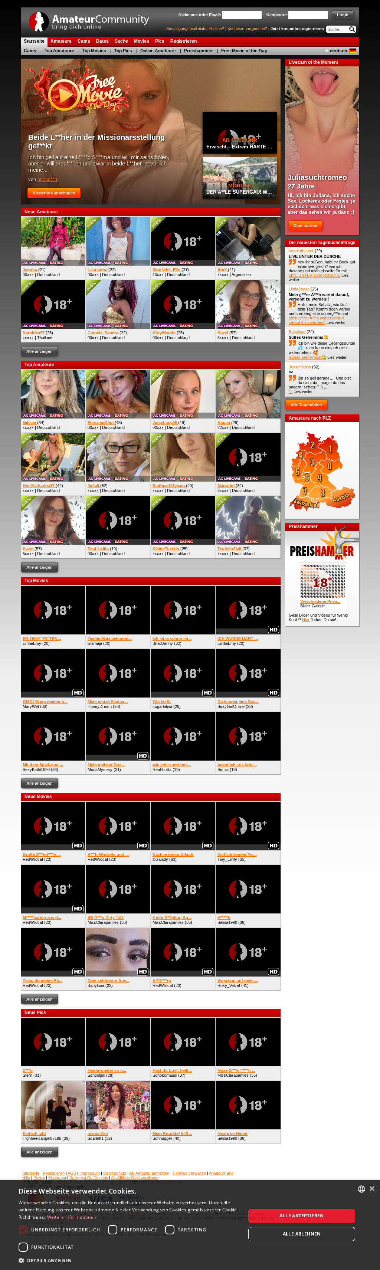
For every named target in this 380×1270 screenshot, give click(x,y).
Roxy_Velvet (228, 985)
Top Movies (94, 50)
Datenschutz (114, 1173)
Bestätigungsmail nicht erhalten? (195, 28)
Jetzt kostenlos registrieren (297, 28)
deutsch (338, 50)
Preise (39, 1177)
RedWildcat (33, 859)
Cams (30, 50)
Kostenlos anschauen (54, 193)
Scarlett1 (96, 1138)
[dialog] (190, 1225)
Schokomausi (165, 1075)
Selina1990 (227, 922)
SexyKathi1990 (36, 769)
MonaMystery (100, 769)
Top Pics (123, 50)
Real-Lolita (162, 769)
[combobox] (361, 1189)
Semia (223, 769)
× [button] (371, 1189)
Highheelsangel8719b (42, 1138)
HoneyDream (100, 706)
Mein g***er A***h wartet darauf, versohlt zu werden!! (319, 296)
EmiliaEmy (32, 643)
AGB (72, 1173)
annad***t (47, 179)
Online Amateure (158, 50)
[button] (129, 1260)
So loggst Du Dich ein (88, 1177)
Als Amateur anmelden (149, 1173)
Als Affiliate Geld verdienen (134, 1177)
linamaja (95, 643)
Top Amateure (59, 50)
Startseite (30, 1173)
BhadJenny (163, 643)
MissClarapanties (103, 922)
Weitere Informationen (71, 1217)
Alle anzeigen (39, 351)
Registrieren (54, 1173)
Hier (305, 619)
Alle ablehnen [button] (302, 1234)
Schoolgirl (96, 1075)
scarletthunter (301, 251)
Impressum (89, 1173)
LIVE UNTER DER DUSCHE (315, 256)
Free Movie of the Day (244, 50)
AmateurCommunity (93, 19)
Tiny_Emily (227, 859)
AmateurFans (221, 1173)
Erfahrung (57, 1177)
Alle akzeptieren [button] (301, 1215)
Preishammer (198, 50)
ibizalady (160, 859)
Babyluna (96, 985)
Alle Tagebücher (306, 405)
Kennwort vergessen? (247, 28)
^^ (291, 372)
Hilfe (26, 1177)
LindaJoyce (299, 289)
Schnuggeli (162, 1138)
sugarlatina (162, 706)
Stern (27, 1075)
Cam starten (305, 225)
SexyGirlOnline (231, 706)
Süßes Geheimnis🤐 (308, 337)
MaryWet (31, 706)
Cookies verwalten (189, 1173)
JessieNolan (300, 367)
